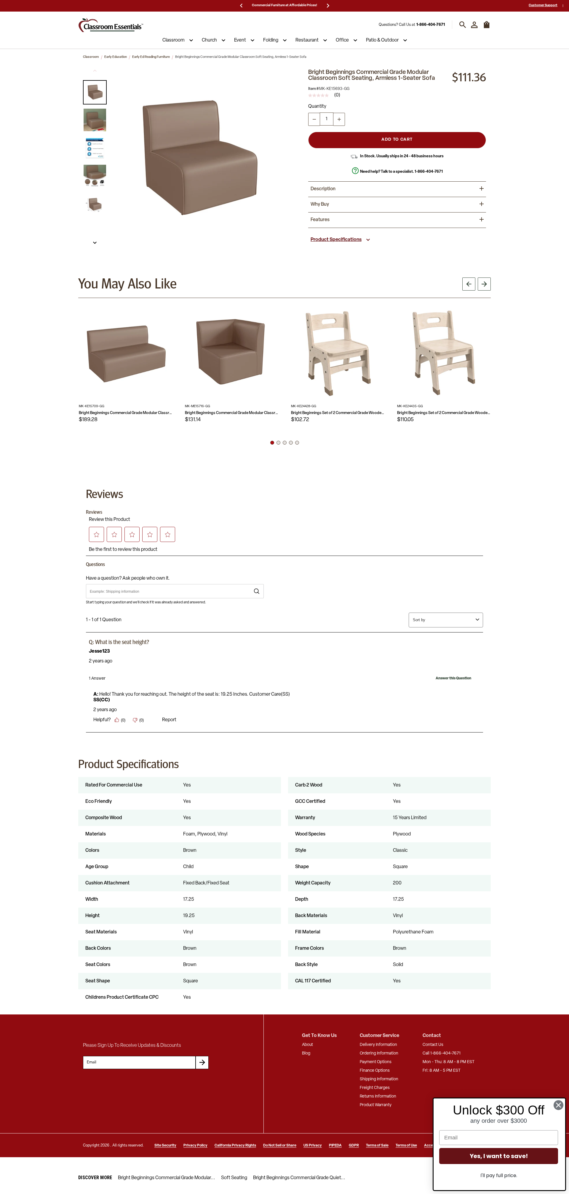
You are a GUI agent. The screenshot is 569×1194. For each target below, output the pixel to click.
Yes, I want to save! (499, 1156)
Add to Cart (397, 139)
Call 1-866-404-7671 (442, 1053)
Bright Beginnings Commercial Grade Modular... (166, 1178)
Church (209, 40)
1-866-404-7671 (430, 25)
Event (240, 40)
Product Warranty (375, 1105)
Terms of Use (406, 1145)
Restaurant (307, 40)
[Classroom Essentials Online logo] (110, 25)
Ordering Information (379, 1053)
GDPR (354, 1145)
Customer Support (543, 5)
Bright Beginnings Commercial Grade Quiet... (299, 1178)
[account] (474, 24)
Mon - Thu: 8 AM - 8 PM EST (448, 1062)
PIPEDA (335, 1145)
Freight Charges (375, 1088)
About (307, 1045)
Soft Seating (234, 1178)
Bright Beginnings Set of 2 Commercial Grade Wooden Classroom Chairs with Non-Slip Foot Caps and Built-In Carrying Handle (338, 413)
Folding (270, 40)
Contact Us (433, 1045)
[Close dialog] (558, 1105)
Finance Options (375, 1070)
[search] (462, 24)
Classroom (173, 40)
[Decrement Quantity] (314, 119)
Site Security (165, 1145)
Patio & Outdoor (382, 40)
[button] (95, 92)
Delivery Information (378, 1045)
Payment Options (375, 1062)
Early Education (115, 57)
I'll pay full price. (498, 1175)
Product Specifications (336, 239)
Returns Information (378, 1096)
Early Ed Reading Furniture (151, 57)
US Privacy (312, 1145)
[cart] (486, 27)
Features (320, 220)
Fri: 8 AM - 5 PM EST (442, 1070)
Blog (306, 1053)
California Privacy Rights (235, 1145)
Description (323, 189)
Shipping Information (379, 1079)
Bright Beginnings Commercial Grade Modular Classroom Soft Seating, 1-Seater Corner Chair (232, 413)
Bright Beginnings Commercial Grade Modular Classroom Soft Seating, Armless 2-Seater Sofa (125, 413)
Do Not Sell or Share (279, 1145)
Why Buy (320, 204)
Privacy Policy (195, 1145)
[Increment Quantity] (339, 119)
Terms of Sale (377, 1145)
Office (342, 40)
